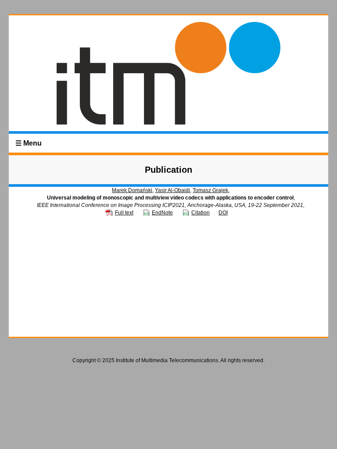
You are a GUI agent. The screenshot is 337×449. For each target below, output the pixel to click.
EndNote (162, 213)
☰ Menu (28, 143)
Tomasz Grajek (210, 190)
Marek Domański (132, 190)
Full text (124, 213)
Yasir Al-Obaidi (172, 190)
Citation (200, 213)
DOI (223, 213)
